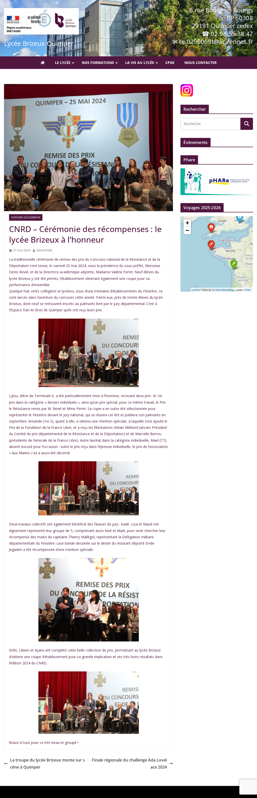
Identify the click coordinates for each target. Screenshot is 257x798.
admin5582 (44, 250)
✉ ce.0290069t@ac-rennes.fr (212, 41)
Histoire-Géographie (25, 217)
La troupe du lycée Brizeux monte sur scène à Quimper (47, 763)
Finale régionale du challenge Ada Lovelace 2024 (129, 763)
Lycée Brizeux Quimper (39, 43)
